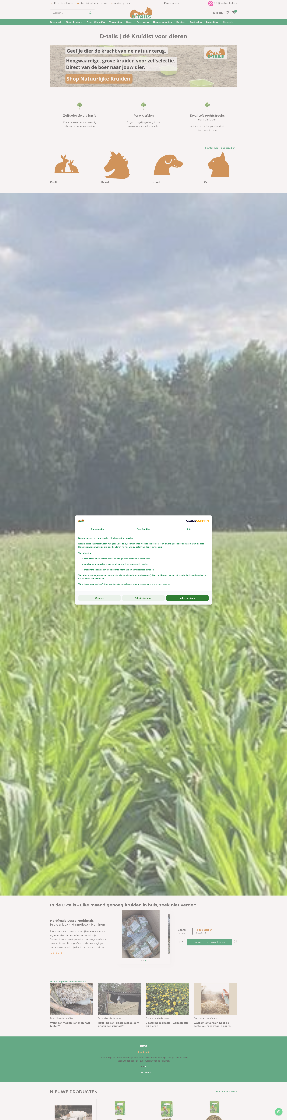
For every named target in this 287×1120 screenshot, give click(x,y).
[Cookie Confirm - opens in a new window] (197, 520)
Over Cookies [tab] (143, 529)
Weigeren (99, 598)
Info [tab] (189, 529)
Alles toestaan (187, 598)
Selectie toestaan (143, 598)
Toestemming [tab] (97, 529)
